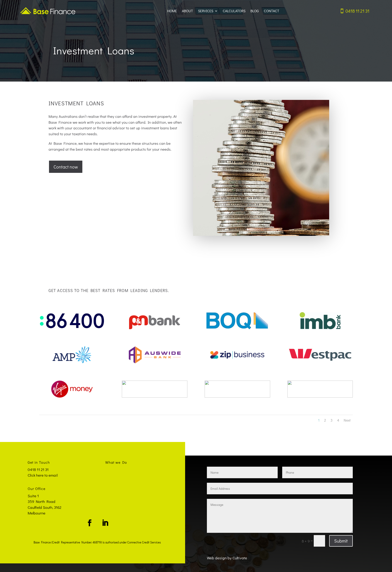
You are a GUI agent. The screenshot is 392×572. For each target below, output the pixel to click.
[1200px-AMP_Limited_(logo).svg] (72, 361)
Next (347, 420)
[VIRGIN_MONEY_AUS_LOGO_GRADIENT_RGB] (72, 396)
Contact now (66, 167)
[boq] (237, 327)
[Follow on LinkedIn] (105, 523)
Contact (271, 10)
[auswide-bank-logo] (154, 361)
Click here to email (43, 475)
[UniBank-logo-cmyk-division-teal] (154, 396)
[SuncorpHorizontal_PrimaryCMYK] (320, 396)
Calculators (234, 10)
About (187, 10)
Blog (254, 10)
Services (205, 10)
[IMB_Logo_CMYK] (320, 327)
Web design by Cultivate (227, 557)
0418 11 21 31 (357, 11)
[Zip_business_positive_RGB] (237, 361)
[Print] (237, 396)
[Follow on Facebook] (89, 523)
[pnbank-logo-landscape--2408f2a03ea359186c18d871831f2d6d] (154, 327)
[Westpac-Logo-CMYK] (320, 361)
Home (172, 10)
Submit (341, 541)
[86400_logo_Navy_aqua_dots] (72, 327)
